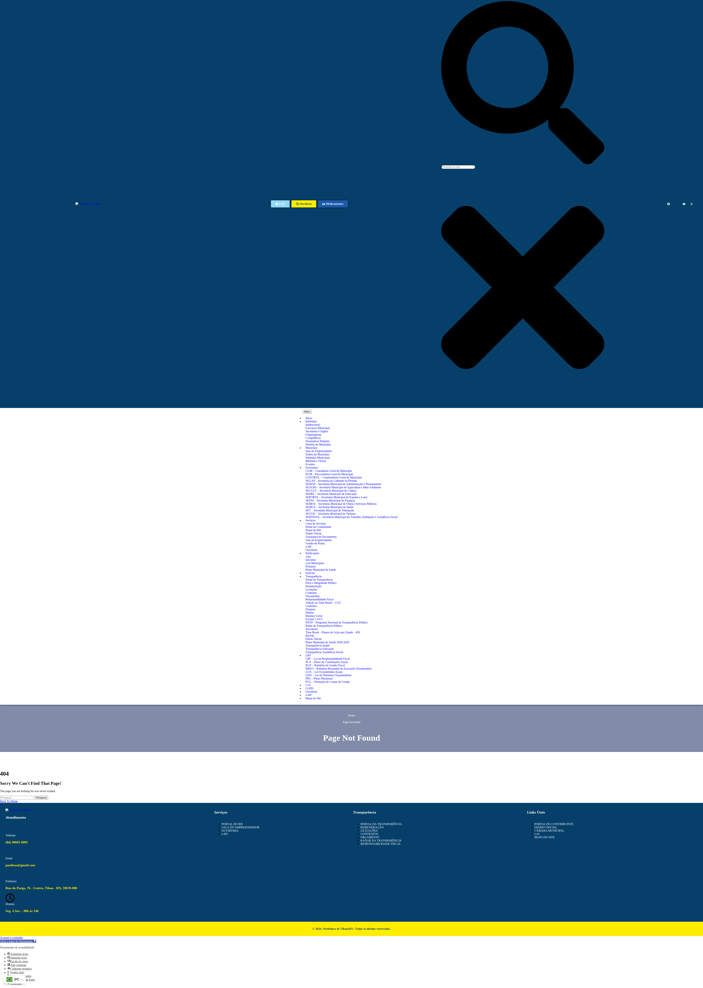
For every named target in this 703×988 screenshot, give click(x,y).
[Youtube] (684, 204)
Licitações (311, 589)
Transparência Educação (320, 648)
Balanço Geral (314, 615)
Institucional (313, 424)
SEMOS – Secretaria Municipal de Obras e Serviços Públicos (341, 503)
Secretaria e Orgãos (317, 431)
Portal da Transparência (319, 579)
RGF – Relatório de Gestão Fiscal (325, 665)
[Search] (522, 163)
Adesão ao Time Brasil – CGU (323, 602)
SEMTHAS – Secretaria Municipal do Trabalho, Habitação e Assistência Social (351, 517)
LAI (308, 685)
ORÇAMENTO (370, 837)
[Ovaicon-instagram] (676, 204)
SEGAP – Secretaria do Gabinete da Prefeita (331, 480)
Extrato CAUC (314, 619)
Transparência (314, 576)
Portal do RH (313, 530)
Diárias (310, 612)
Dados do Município (317, 454)
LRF (308, 655)
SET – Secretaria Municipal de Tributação (330, 510)
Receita (310, 635)
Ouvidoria (311, 549)
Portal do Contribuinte (318, 526)
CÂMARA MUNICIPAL (549, 830)
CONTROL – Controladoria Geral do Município (334, 477)
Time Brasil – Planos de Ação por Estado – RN (333, 632)
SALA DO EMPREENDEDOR (240, 827)
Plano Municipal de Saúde (321, 569)
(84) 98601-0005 (16, 842)
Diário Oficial (313, 533)
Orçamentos (312, 596)
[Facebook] (668, 204)
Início (309, 418)
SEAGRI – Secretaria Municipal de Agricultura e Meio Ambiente (343, 487)
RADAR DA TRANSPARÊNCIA (380, 840)
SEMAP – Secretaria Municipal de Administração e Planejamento (343, 484)
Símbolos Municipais (318, 457)
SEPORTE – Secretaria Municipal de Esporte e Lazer (336, 497)
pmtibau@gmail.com (20, 865)
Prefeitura (311, 421)
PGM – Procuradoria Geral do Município (329, 474)
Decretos (311, 559)
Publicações (312, 553)
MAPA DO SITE (544, 837)
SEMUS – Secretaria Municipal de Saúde (330, 507)
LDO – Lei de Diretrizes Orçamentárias (328, 675)
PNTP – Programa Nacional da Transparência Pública (337, 622)
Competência (313, 437)
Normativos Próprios (318, 441)
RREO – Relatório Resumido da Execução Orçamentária (338, 668)
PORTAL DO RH (232, 824)
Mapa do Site (313, 698)
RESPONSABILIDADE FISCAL (380, 843)
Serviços (310, 520)
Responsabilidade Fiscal (319, 599)
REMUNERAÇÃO (372, 827)
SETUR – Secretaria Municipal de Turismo (331, 513)
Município (311, 447)
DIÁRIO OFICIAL (545, 827)
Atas (308, 556)
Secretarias (312, 467)
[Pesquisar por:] (17, 797)
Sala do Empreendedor (319, 451)
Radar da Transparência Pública (324, 625)
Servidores (312, 629)
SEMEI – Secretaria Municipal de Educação (331, 493)
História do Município (318, 444)
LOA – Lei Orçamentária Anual (324, 671)
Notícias (310, 573)
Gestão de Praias (315, 543)
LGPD (309, 688)
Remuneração (313, 586)
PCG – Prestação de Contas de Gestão (328, 681)
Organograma (313, 434)
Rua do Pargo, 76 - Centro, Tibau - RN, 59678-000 (41, 888)
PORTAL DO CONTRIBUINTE (554, 824)
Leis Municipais (315, 563)
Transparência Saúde (318, 645)
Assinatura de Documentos (321, 536)
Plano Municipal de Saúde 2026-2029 (327, 642)
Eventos (310, 464)
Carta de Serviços (316, 523)
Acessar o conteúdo (11, 937)
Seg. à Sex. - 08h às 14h (22, 911)
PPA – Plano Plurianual (319, 678)
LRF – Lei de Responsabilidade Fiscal (328, 658)
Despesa (310, 609)
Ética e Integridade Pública (321, 582)
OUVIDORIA (230, 830)
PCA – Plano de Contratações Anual (327, 662)
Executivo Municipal (318, 428)
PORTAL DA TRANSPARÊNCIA (381, 824)
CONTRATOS (369, 833)
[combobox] (458, 167)
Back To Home (9, 801)
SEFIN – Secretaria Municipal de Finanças (330, 500)
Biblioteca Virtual (316, 461)
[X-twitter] (691, 204)
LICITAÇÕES (369, 830)
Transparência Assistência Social (324, 652)
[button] (18, 941)
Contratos (311, 592)
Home (351, 715)
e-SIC (309, 546)
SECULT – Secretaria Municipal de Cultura (331, 490)
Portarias (311, 566)
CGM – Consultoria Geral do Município (329, 470)
